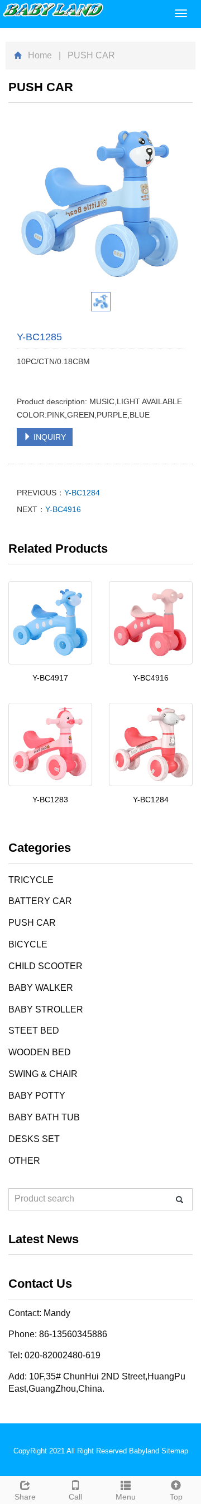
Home (40, 55)
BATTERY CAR (40, 901)
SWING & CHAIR (43, 1074)
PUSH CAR (32, 922)
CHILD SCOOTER (45, 966)
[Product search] (179, 1199)
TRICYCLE (31, 880)
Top (176, 1496)
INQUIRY (48, 437)
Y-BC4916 (63, 509)
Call (75, 1496)
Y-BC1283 (50, 799)
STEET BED (33, 1030)
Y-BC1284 (82, 492)
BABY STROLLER (45, 1009)
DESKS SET (34, 1139)
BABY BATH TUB (44, 1117)
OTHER (24, 1160)
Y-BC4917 (50, 677)
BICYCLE (27, 944)
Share (25, 1496)
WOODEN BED (39, 1052)
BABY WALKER (40, 987)
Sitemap (174, 1451)
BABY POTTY (36, 1095)
